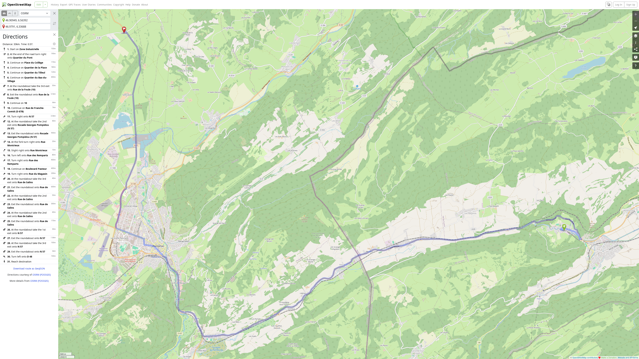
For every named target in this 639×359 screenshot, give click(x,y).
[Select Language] (608, 4)
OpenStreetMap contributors (585, 357)
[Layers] (635, 35)
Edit (39, 4)
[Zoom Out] (635, 20)
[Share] (635, 49)
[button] (564, 227)
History (55, 4)
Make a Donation (609, 357)
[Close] (54, 13)
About (144, 4)
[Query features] (635, 65)
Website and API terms (628, 357)
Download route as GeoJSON (29, 268)
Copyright (118, 4)
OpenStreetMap (19, 4)
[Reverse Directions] (54, 23)
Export (63, 4)
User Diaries (89, 4)
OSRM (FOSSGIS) (41, 274)
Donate (136, 4)
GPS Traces (75, 4)
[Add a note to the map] (635, 57)
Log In (618, 4)
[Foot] (15, 13)
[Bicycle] (9, 13)
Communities (104, 4)
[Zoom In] (635, 14)
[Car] (4, 13)
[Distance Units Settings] (54, 44)
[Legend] (635, 42)
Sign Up (630, 4)
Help (128, 4)
